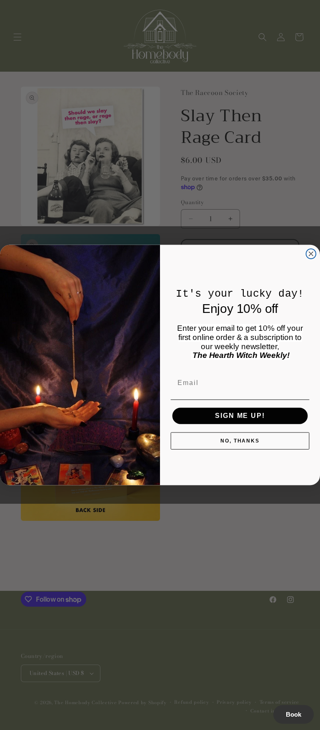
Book (293, 714)
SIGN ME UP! (240, 416)
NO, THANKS (240, 441)
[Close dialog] (311, 254)
